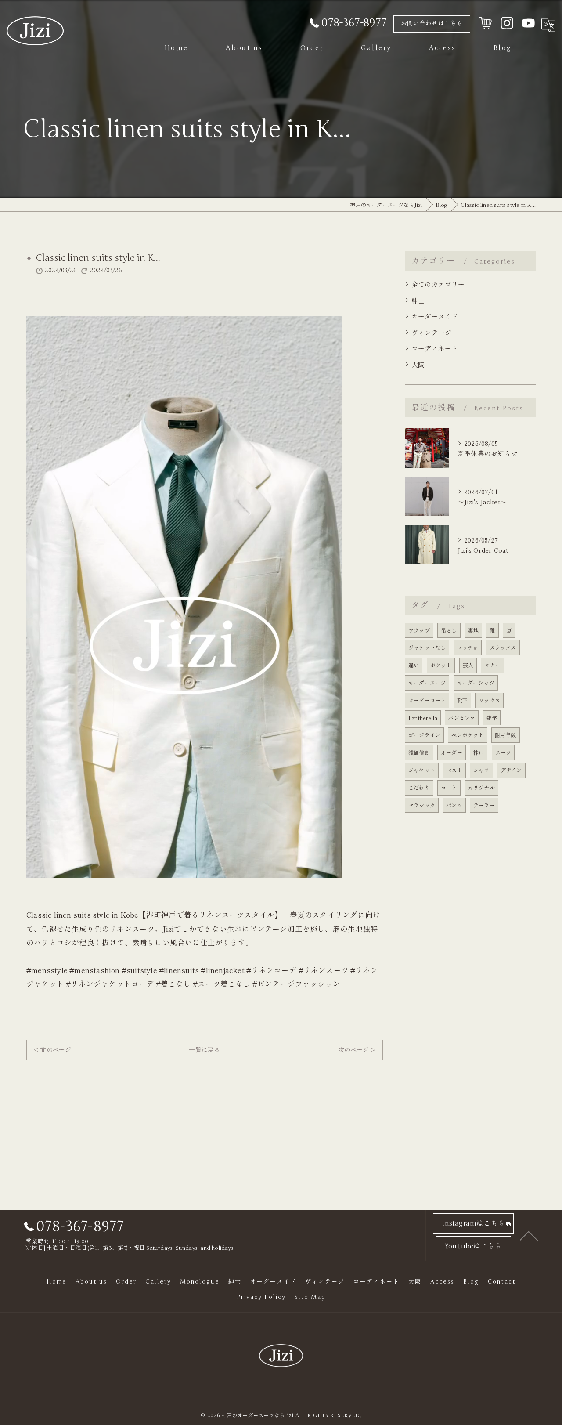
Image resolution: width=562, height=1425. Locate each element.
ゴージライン (424, 734)
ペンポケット (467, 734)
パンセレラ (461, 717)
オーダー (451, 752)
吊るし (449, 630)
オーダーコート (427, 700)
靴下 (462, 700)
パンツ (454, 805)
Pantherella (422, 717)
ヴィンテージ (431, 332)
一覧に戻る (204, 1049)
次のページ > (357, 1049)
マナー (492, 665)
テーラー (484, 805)
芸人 (468, 665)
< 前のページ (52, 1049)
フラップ (419, 630)
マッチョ (468, 647)
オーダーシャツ (475, 682)
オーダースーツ (427, 682)
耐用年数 (505, 734)
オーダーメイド (434, 316)
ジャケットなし (427, 647)
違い (413, 665)
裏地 (473, 630)
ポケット (441, 665)
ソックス (489, 700)
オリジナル (481, 787)
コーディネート (434, 348)
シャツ (481, 770)
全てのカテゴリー (438, 284)
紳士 (418, 300)
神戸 (478, 752)
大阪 (418, 364)
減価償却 (419, 752)
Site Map (310, 1297)
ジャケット (421, 770)
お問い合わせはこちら (432, 23)
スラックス (503, 647)
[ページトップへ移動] (529, 1235)
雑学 (491, 717)
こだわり (419, 787)
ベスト (454, 770)
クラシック (421, 805)
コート (449, 787)
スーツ (503, 752)
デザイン (511, 770)
